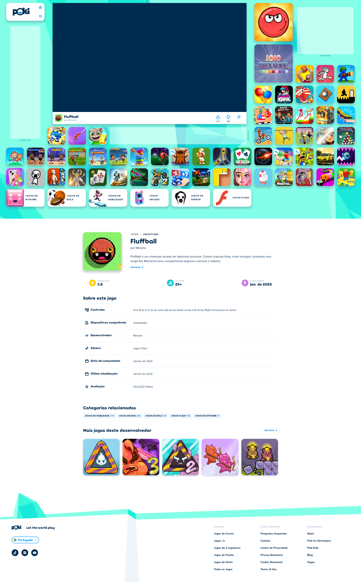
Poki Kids (313, 548)
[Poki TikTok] (15, 552)
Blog (310, 555)
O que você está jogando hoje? (40, 16)
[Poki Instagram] (24, 552)
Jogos (134, 234)
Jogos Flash (151, 234)
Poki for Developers (319, 541)
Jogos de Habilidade (99, 416)
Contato (265, 541)
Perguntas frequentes (274, 533)
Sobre (310, 533)
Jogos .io (219, 541)
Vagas (311, 562)
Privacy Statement (272, 555)
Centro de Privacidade (274, 548)
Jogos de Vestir (223, 562)
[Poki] (21, 12)
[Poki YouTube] (34, 552)
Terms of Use (269, 569)
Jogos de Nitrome (207, 416)
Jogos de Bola (155, 416)
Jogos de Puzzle (224, 555)
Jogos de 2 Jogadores (227, 548)
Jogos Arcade (129, 416)
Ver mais (135, 267)
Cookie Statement (271, 562)
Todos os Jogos (223, 569)
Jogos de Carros (224, 533)
